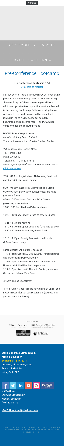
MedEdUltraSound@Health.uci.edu (20, 410)
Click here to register (32, 87)
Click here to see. (12, 168)
